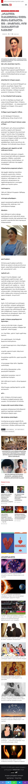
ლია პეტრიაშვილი (19, 429)
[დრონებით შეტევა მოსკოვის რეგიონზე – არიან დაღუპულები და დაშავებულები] (21, 509)
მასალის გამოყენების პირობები (14, 775)
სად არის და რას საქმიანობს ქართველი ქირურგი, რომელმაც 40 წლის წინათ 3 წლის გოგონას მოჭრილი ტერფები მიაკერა (13, 698)
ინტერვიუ (17, 11)
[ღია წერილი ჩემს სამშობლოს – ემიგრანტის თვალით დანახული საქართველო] (21, 489)
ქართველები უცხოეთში (5, 11)
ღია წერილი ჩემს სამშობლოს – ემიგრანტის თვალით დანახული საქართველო (20, 497)
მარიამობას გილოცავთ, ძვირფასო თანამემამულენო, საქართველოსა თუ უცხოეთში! (11, 678)
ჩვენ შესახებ (10, 778)
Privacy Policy (18, 778)
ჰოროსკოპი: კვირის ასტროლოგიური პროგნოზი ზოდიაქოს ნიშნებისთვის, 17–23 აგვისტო (12, 719)
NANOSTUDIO (16, 769)
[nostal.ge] (6, 5)
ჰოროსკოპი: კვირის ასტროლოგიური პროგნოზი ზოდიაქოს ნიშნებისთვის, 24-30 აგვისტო (12, 575)
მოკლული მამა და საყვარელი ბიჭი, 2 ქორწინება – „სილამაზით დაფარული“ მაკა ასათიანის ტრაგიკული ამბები (13, 740)
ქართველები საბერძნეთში (8, 431)
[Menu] (26, 5)
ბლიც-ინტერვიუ (12, 11)
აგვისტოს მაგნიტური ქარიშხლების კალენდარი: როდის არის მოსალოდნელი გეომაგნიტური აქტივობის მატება (12, 596)
